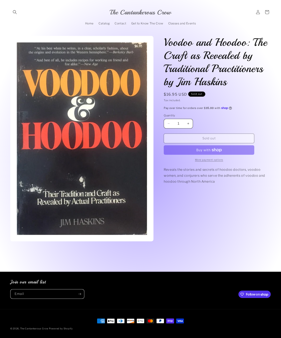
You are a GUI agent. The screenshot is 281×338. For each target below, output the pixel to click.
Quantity (169, 115)
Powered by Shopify (61, 328)
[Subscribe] (79, 294)
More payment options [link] (209, 159)
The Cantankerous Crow (34, 328)
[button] (14, 12)
